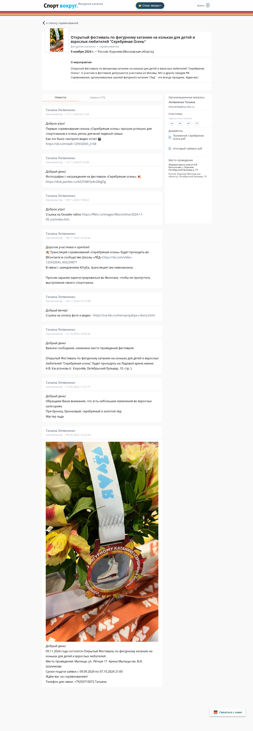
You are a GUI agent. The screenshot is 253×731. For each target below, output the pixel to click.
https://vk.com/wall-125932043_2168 (71, 144)
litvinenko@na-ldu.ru (182, 106)
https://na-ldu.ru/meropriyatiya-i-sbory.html (124, 315)
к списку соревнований (62, 23)
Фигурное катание (90, 4)
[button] (228, 712)
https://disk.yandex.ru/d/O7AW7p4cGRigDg (76, 182)
